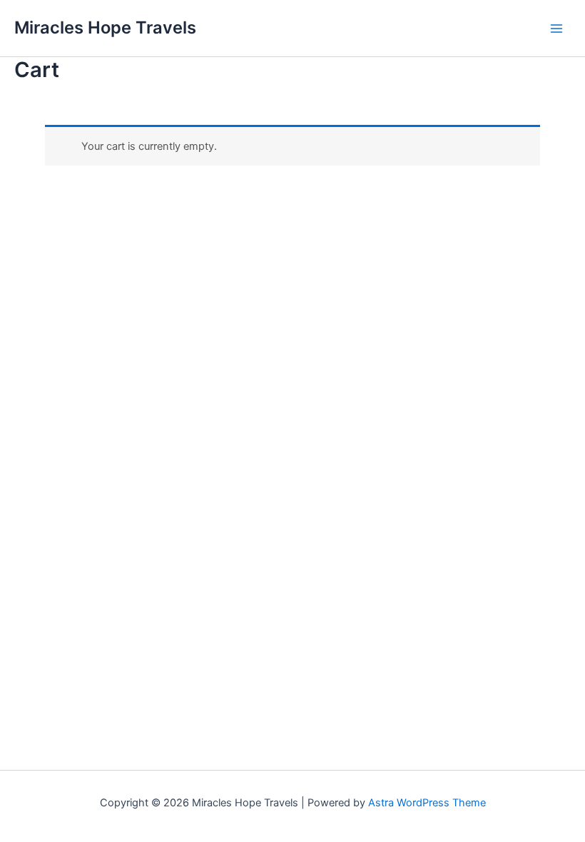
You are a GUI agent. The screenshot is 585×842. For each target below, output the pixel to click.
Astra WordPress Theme (427, 802)
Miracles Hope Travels (105, 27)
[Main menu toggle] (556, 28)
